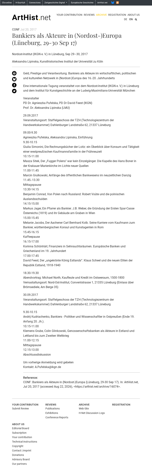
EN (131, 19)
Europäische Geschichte (82, 2)
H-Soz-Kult (20, 2)
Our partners (19, 463)
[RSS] (117, 2)
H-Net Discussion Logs (92, 412)
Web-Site (84, 408)
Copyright (17, 446)
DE (125, 19)
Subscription (19, 432)
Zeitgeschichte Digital (54, 2)
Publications (52, 408)
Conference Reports (56, 417)
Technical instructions (24, 441)
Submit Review (20, 408)
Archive (101, 14)
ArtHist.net (102, 2)
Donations (18, 454)
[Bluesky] (112, 2)
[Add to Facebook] (15, 86)
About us (134, 14)
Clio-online (7, 2)
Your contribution (69, 14)
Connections (35, 2)
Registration (117, 14)
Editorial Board (20, 428)
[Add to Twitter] (15, 92)
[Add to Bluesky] (15, 80)
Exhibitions (51, 412)
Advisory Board (21, 459)
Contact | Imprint (21, 450)
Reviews (89, 14)
